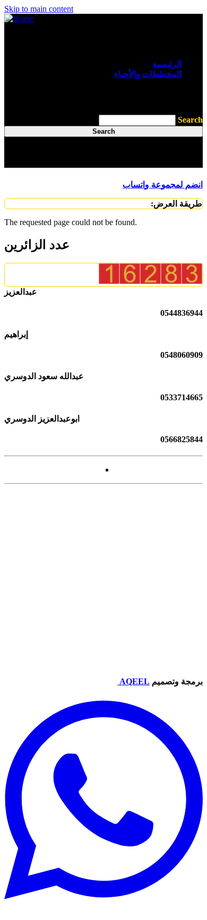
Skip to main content (38, 8)
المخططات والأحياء (148, 74)
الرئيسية (167, 63)
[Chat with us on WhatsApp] (103, 910)
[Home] (18, 18)
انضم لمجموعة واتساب (163, 184)
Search (190, 119)
